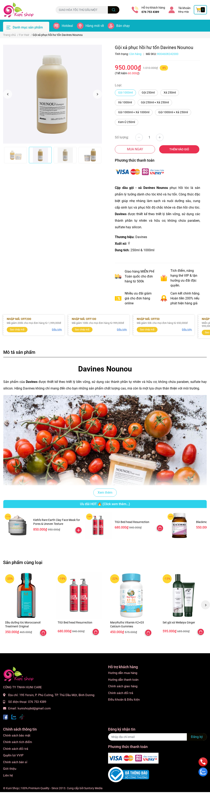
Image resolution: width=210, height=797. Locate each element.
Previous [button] (7, 94)
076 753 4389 (150, 12)
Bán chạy (123, 26)
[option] (52, 94)
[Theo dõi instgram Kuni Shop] (21, 717)
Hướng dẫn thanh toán (123, 680)
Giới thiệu (9, 769)
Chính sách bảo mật (16, 735)
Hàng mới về (95, 26)
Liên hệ (8, 775)
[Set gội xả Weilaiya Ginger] (184, 595)
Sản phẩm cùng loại (22, 562)
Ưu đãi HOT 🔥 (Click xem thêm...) (105, 504)
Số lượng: (122, 137)
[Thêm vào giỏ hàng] (78, 530)
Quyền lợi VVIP (13, 755)
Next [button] (97, 94)
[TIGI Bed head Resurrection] (98, 525)
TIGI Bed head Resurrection (132, 522)
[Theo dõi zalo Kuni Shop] (13, 717)
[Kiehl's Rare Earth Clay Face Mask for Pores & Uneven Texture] (16, 525)
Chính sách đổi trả (120, 693)
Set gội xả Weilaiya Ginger (179, 622)
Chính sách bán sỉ (15, 762)
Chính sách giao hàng (122, 686)
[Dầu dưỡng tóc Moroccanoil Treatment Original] (26, 595)
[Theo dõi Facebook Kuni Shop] (5, 717)
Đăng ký (197, 737)
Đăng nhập (183, 11)
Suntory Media (93, 788)
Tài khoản (184, 8)
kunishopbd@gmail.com (34, 708)
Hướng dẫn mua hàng (122, 673)
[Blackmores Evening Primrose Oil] (179, 525)
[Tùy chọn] (160, 528)
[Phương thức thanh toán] (140, 171)
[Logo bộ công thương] (128, 774)
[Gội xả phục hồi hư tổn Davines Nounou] (52, 94)
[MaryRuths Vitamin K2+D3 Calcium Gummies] (131, 595)
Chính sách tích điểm (17, 742)
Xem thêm (105, 492)
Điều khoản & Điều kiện (124, 699)
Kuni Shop (12, 788)
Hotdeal (67, 26)
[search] (114, 10)
